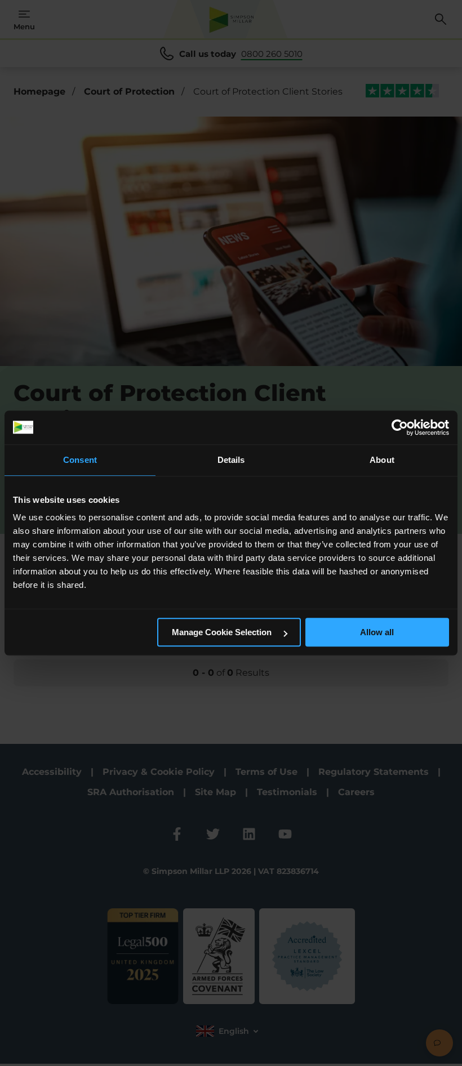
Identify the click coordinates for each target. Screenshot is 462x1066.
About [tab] (382, 460)
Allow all (377, 632)
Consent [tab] (80, 460)
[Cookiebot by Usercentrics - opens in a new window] (399, 427)
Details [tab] (231, 460)
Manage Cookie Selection (223, 632)
